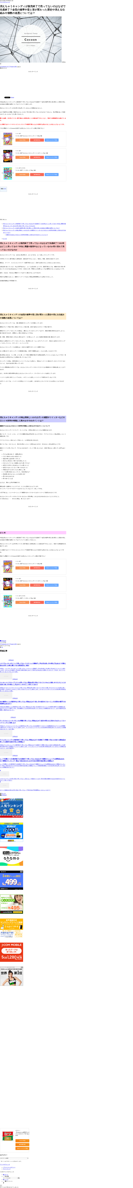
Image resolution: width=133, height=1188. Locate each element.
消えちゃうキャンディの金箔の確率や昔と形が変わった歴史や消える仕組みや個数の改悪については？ (31, 228)
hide (5, 188)
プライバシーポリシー (9, 1167)
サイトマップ (6, 1169)
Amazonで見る (22, 140)
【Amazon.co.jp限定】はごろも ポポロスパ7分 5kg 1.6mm (22, 1134)
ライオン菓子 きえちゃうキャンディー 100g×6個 (28, 136)
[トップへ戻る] (1, 1185)
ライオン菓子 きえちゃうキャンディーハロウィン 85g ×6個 (31, 153)
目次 (1, 219)
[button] (19, 66)
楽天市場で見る (37, 140)
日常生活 (3, 640)
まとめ (5, 238)
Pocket (12, 97)
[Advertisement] (33, 83)
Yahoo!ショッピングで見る (51, 140)
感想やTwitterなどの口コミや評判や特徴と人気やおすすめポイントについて (27, 234)
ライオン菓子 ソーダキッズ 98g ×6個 (25, 170)
